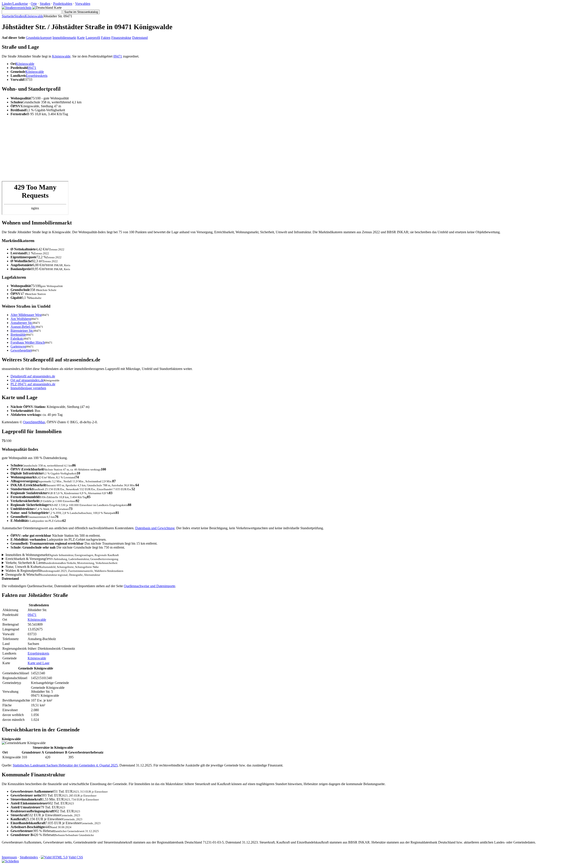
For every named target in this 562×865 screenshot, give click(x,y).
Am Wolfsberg (21, 319)
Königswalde (34, 16)
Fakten (105, 37)
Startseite (8, 16)
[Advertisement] (133, 150)
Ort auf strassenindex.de (27, 380)
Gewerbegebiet (21, 350)
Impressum (9, 857)
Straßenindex (29, 857)
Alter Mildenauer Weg (26, 315)
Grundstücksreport (39, 37)
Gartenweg (18, 346)
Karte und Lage (38, 663)
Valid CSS (75, 857)
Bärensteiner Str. (22, 330)
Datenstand (140, 37)
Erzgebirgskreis (36, 75)
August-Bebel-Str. (23, 326)
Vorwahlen (82, 3)
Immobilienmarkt (64, 37)
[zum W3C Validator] (54, 857)
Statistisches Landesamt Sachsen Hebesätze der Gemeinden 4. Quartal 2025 (65, 765)
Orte (34, 3)
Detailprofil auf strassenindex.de (33, 376)
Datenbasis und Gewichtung (155, 528)
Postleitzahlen (62, 3)
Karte (81, 37)
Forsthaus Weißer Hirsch (28, 342)
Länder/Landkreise (15, 3)
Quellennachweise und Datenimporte (149, 586)
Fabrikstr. (17, 338)
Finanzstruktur (121, 37)
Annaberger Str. (21, 323)
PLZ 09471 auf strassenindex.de (33, 384)
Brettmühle (18, 334)
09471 (117, 56)
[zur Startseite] (16, 7)
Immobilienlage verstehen (28, 388)
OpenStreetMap (34, 422)
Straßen (45, 3)
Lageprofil (93, 37)
